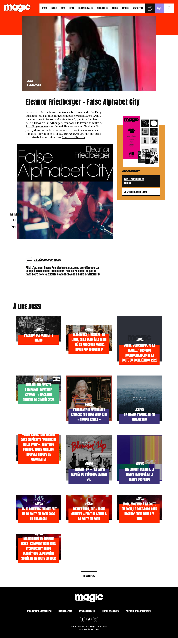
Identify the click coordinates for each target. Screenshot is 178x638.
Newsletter (138, 8)
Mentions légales (87, 611)
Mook (54, 8)
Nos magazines (65, 611)
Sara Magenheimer (37, 126)
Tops (63, 8)
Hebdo (44, 8)
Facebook (13, 220)
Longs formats (85, 8)
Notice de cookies (110, 611)
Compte (169, 8)
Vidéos (115, 8)
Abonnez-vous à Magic (159, 8)
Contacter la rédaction (89, 629)
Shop (150, 8)
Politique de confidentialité (138, 611)
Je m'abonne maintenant (135, 192)
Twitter (13, 227)
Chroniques (102, 8)
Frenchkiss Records (73, 137)
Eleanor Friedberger (48, 123)
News (71, 8)
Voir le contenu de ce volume (134, 181)
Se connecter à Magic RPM (39, 611)
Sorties (125, 8)
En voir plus (89, 576)
